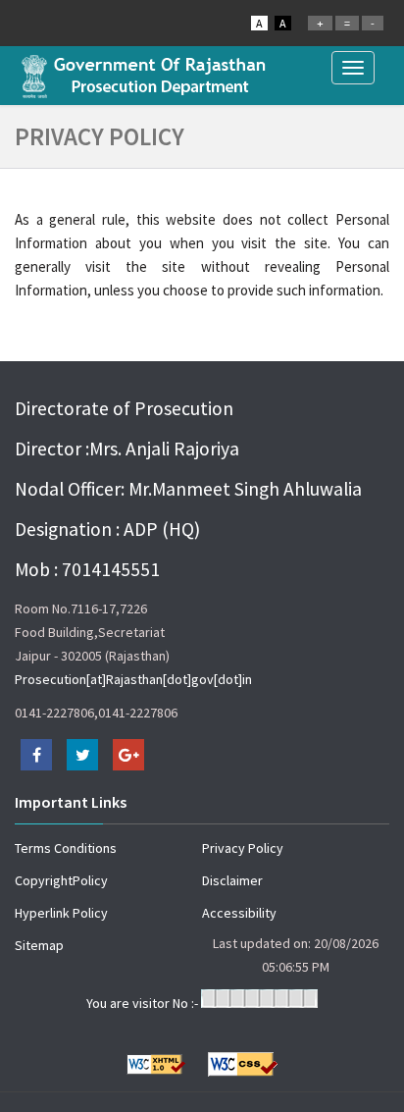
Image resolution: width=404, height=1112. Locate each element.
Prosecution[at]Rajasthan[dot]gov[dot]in (133, 679)
